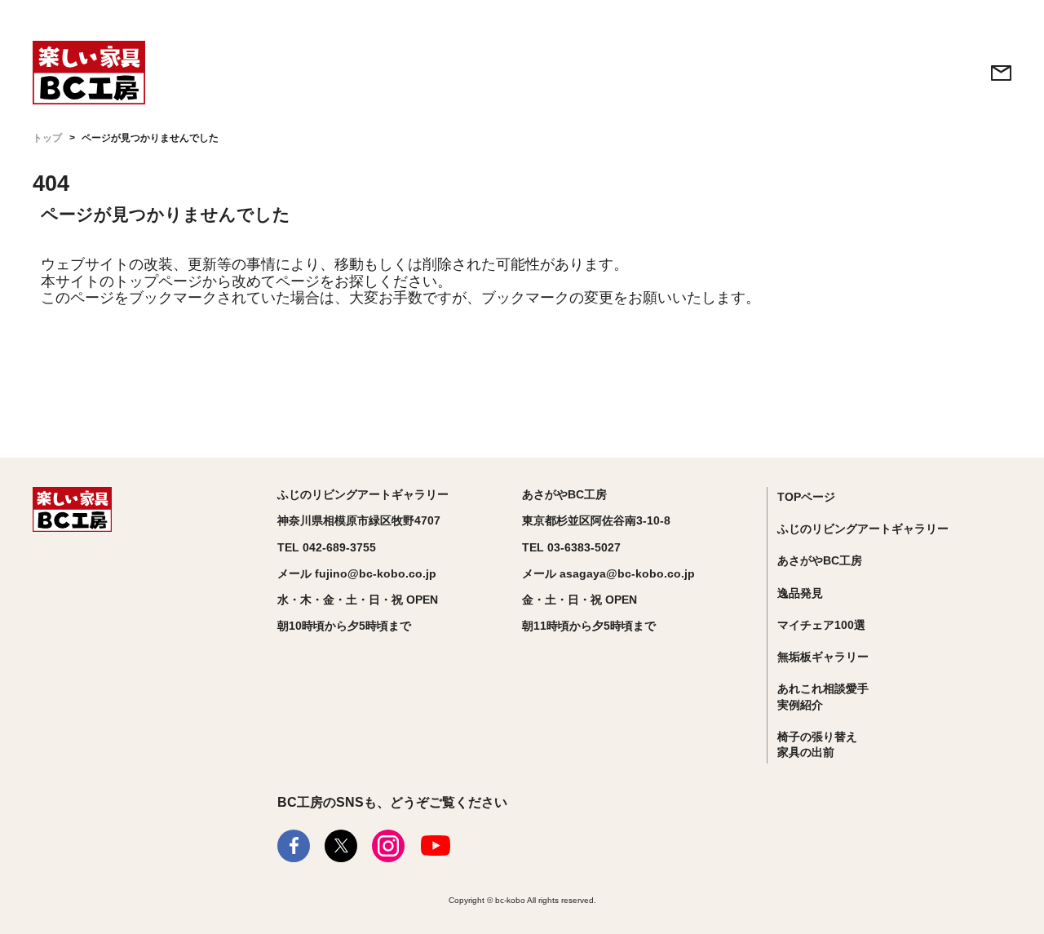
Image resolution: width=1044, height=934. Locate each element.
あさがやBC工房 (819, 560)
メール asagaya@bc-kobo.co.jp (608, 573)
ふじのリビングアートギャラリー (863, 528)
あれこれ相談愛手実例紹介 (823, 696)
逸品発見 (800, 593)
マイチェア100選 (821, 624)
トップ (47, 138)
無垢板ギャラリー (823, 656)
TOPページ (806, 496)
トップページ (158, 281)
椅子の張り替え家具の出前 (817, 744)
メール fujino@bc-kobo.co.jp (356, 573)
